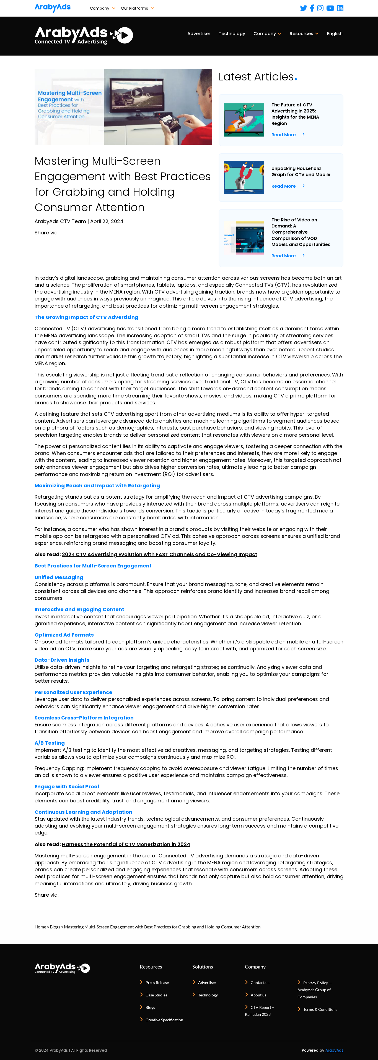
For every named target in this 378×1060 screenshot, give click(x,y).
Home (40, 926)
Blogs (55, 926)
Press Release (157, 982)
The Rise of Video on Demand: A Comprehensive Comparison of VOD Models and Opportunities (300, 232)
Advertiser (198, 34)
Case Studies (156, 995)
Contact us (260, 982)
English (335, 34)
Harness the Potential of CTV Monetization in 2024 (126, 844)
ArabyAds (334, 1050)
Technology (232, 34)
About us (258, 995)
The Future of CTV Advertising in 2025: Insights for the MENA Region (295, 114)
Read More (283, 135)
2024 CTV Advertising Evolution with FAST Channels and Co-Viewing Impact (159, 554)
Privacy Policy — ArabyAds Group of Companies (314, 989)
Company (100, 8)
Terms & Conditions (320, 1009)
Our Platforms (135, 8)
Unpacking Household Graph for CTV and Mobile (300, 172)
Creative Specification (164, 1019)
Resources (301, 34)
